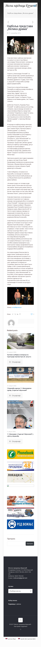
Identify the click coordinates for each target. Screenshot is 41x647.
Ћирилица (11, 604)
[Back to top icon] (20, 620)
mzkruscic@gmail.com (20, 578)
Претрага (11, 539)
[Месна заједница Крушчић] (21, 5)
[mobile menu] (34, 6)
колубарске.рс (17, 307)
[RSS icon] (20, 629)
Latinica (18, 604)
